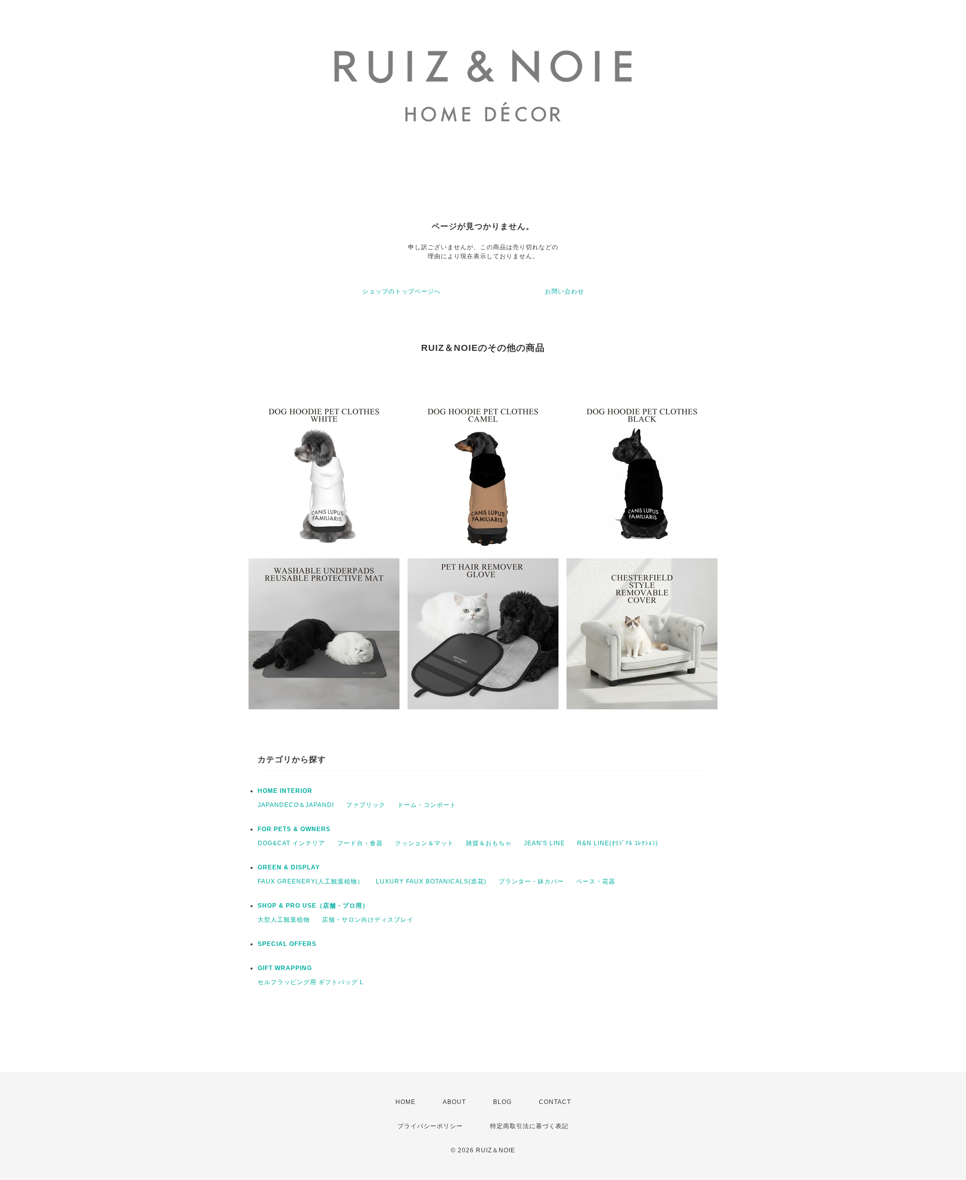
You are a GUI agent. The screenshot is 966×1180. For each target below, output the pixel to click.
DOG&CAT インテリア (291, 843)
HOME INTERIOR (285, 790)
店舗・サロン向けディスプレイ (368, 919)
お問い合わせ (564, 291)
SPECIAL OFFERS (287, 943)
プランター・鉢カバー (531, 881)
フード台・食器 (360, 843)
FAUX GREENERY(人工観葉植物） (311, 881)
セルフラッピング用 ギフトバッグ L (311, 982)
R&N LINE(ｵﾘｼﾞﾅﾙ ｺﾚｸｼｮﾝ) (617, 843)
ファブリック (365, 804)
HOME (405, 1101)
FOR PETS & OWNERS (294, 829)
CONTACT (555, 1101)
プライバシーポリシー (430, 1126)
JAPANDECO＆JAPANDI (296, 804)
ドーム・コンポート (426, 804)
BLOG (502, 1101)
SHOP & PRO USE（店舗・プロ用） (313, 905)
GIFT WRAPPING (285, 968)
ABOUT (454, 1101)
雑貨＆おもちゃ (489, 843)
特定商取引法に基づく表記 (529, 1126)
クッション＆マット (424, 843)
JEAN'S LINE (544, 843)
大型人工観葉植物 (284, 919)
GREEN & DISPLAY (289, 867)
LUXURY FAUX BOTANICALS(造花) (431, 881)
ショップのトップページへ (401, 291)
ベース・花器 (595, 881)
